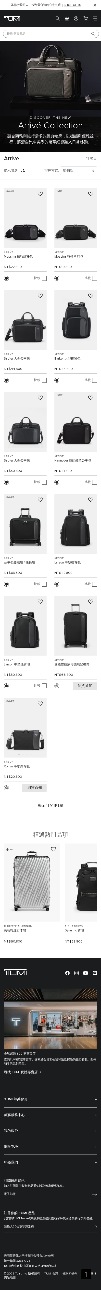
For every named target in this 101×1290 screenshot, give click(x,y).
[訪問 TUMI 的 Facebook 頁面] (67, 973)
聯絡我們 (11, 1162)
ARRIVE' (8, 252)
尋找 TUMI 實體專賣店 (21, 1072)
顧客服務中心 (14, 1115)
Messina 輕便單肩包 (68, 256)
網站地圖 (10, 1277)
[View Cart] (85, 18)
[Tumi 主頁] (12, 18)
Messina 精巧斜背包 (18, 256)
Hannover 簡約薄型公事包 (72, 460)
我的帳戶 (11, 1131)
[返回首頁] (15, 972)
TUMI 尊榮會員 (15, 1099)
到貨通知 (85, 686)
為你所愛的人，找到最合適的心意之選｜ (46, 5)
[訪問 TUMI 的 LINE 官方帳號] (95, 973)
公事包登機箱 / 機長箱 (19, 562)
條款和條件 (70, 1273)
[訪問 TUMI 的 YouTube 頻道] (85, 973)
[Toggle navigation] (95, 18)
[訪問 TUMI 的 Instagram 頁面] (76, 973)
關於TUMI (12, 1146)
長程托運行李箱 (15, 930)
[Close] (94, 5)
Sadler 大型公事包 (17, 358)
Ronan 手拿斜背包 (17, 766)
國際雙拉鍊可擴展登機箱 (71, 664)
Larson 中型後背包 (67, 562)
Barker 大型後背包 (67, 358)
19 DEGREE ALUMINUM (18, 926)
